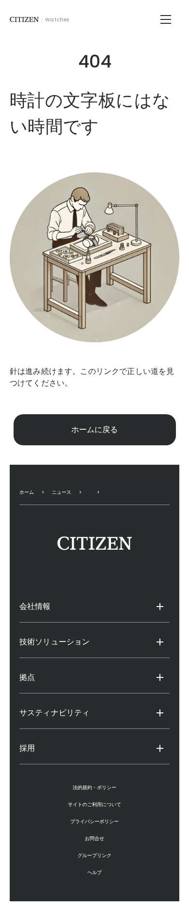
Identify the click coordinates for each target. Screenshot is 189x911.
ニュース (61, 492)
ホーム (26, 492)
